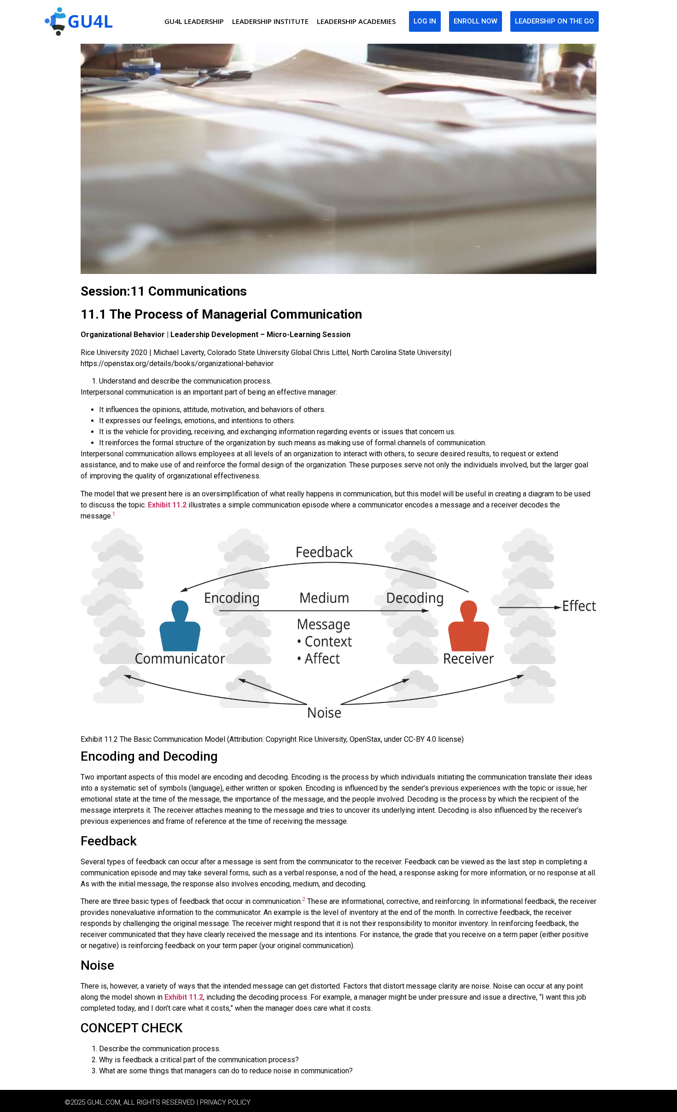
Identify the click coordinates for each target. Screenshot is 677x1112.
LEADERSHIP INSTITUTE (270, 21)
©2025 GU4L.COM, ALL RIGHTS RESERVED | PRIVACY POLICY (157, 1102)
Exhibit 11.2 (167, 505)
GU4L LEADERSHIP (194, 21)
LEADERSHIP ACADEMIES (356, 21)
